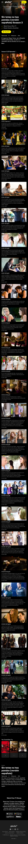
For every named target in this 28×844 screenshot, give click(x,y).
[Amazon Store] (10, 816)
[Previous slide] (2, 6)
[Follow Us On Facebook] (15, 829)
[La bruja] (23, 749)
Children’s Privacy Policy (21, 831)
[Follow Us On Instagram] (17, 829)
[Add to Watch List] (13, 31)
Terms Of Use (5, 831)
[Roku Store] (18, 816)
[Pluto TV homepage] (14, 826)
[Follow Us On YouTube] (10, 829)
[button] (2, 2)
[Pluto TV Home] (8, 2)
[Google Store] (18, 813)
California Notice (20, 833)
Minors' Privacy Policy (9, 833)
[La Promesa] (14, 749)
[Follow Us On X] (13, 829)
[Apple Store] (9, 813)
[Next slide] (26, 6)
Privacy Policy (12, 831)
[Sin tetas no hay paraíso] (5, 749)
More (2, 43)
